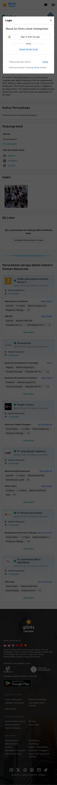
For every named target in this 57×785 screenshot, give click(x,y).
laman (37, 67)
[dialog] (28, 45)
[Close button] (51, 20)
